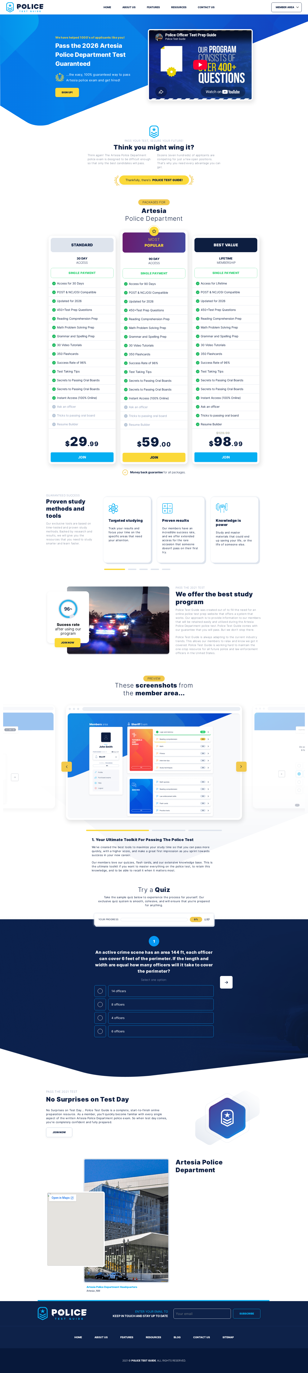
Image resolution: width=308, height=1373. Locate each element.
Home (107, 7)
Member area (285, 7)
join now (67, 642)
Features (153, 7)
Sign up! (67, 92)
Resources (178, 7)
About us (129, 7)
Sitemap (228, 1337)
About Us (101, 1337)
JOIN (82, 457)
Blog (177, 1337)
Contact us (206, 7)
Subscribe (246, 1313)
